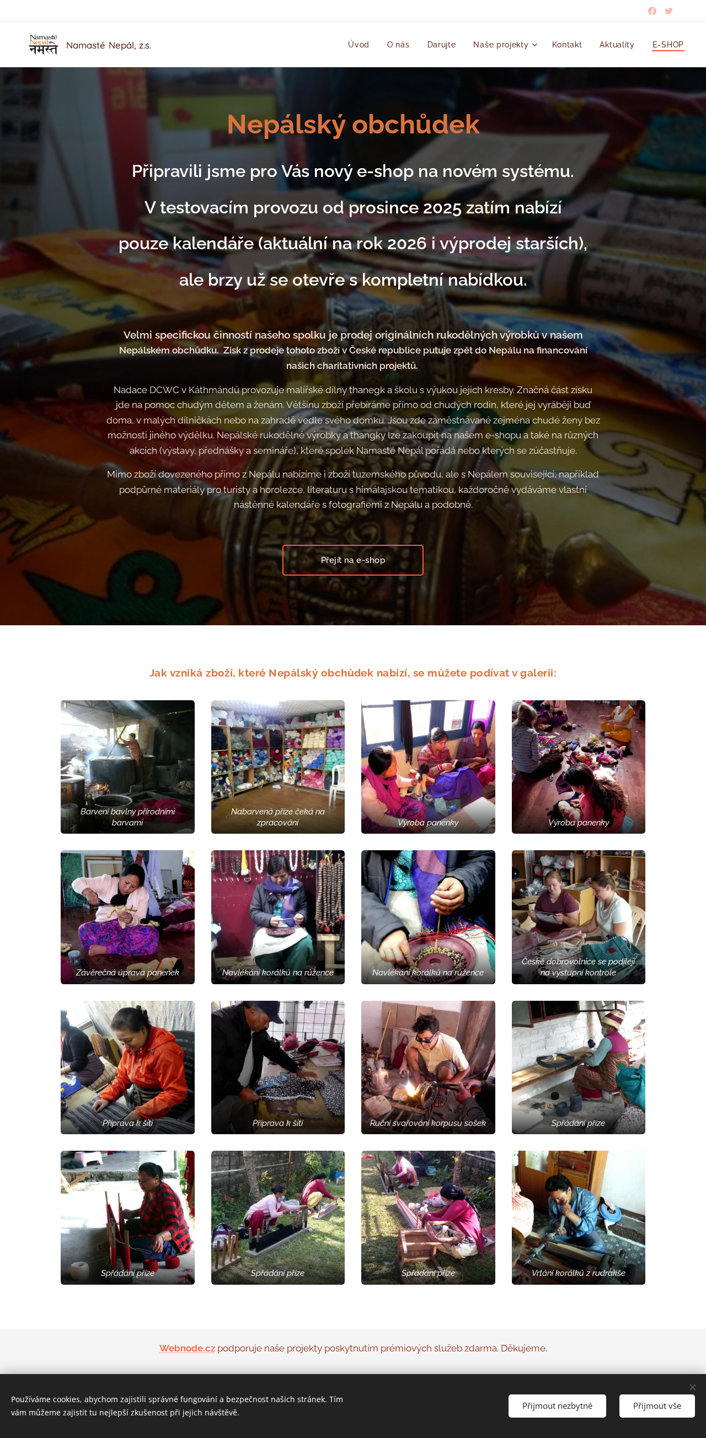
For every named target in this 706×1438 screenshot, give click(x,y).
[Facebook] (652, 11)
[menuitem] (361, 44)
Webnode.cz (187, 1348)
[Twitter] (669, 11)
